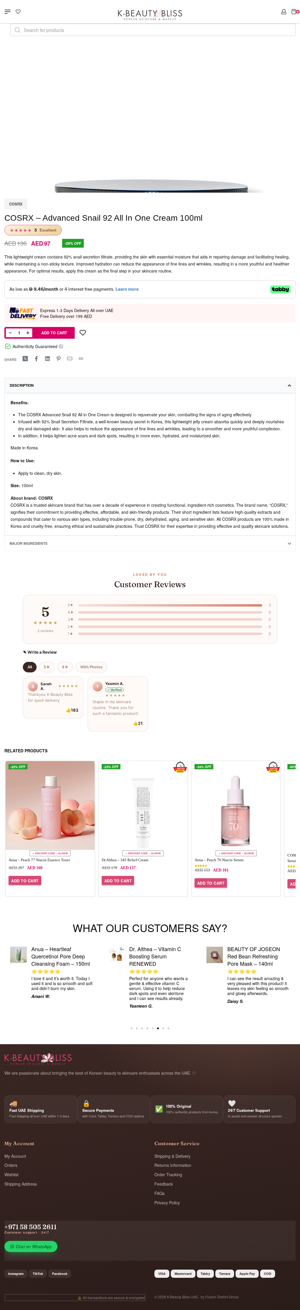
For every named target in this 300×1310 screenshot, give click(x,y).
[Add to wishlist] (82, 333)
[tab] (150, 385)
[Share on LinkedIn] (47, 358)
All (30, 667)
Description (22, 385)
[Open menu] (7, 11)
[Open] (18, 12)
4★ (65, 667)
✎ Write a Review (40, 652)
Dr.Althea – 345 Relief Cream (125, 860)
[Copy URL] (80, 358)
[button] (24, 881)
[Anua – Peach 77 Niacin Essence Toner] (50, 805)
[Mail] (69, 358)
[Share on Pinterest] (58, 358)
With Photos (91, 667)
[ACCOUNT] (284, 12)
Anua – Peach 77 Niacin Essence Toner (39, 860)
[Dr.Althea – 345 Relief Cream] (143, 805)
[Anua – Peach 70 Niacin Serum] (236, 805)
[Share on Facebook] (36, 358)
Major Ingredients (28, 543)
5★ (47, 667)
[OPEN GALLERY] (150, 185)
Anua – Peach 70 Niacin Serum (219, 860)
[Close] (293, 30)
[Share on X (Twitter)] (25, 358)
